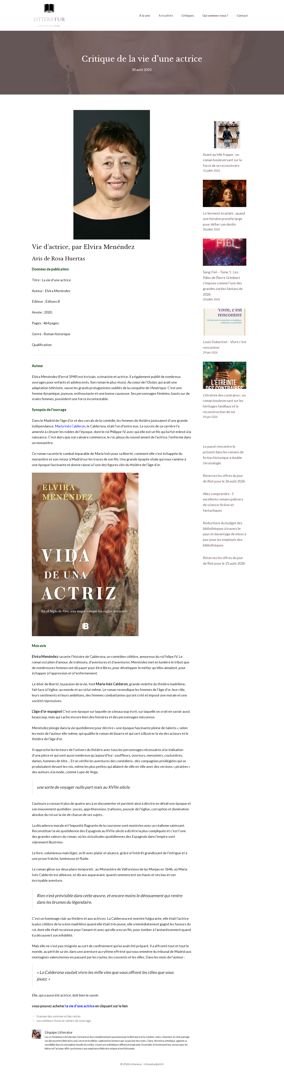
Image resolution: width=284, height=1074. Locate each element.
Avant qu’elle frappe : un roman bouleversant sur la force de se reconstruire (222, 160)
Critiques (187, 15)
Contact (242, 15)
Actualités (166, 15)
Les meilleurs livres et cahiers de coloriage (64, 1020)
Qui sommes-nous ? (215, 15)
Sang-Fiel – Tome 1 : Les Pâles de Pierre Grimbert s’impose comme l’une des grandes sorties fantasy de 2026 (223, 283)
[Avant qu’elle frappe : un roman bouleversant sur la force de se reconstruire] (224, 145)
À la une (144, 15)
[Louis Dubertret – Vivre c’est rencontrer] (224, 333)
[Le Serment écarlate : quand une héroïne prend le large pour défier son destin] (224, 204)
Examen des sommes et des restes (59, 1016)
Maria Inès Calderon (70, 426)
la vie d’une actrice (79, 1006)
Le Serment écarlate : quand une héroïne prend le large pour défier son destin (224, 219)
